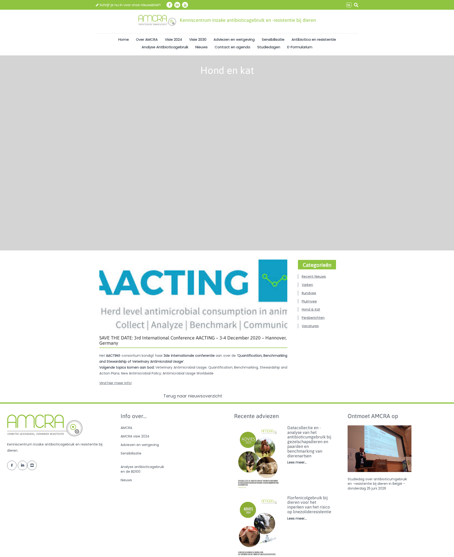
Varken (307, 284)
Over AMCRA (147, 39)
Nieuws (201, 47)
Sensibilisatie (273, 39)
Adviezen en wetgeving (234, 39)
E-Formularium (299, 47)
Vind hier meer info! (115, 383)
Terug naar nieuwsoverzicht (193, 396)
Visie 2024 (173, 39)
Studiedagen (268, 47)
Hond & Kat (311, 309)
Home (123, 39)
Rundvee (309, 293)
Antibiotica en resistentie (314, 39)
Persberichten (313, 317)
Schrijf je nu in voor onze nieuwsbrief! (130, 5)
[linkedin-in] (177, 5)
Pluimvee (309, 301)
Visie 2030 (197, 39)
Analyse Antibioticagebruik (165, 47)
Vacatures (310, 326)
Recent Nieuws (314, 276)
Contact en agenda (232, 47)
